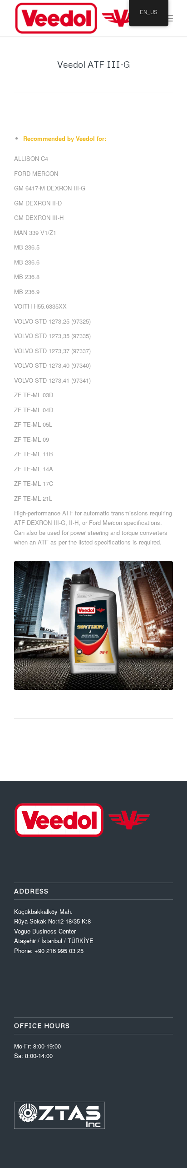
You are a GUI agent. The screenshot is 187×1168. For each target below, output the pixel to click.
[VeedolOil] (77, 18)
